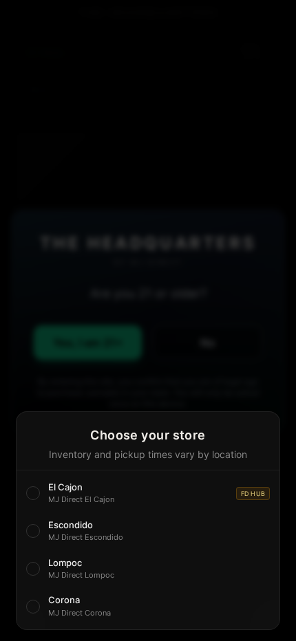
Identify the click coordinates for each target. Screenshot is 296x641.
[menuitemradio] (148, 493)
